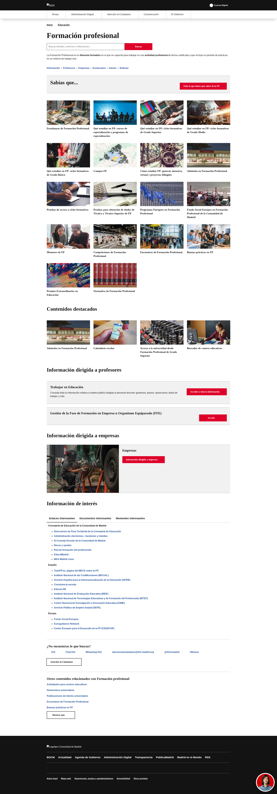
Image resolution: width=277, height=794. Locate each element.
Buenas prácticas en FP (60, 707)
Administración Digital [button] (82, 14)
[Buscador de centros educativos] (208, 336)
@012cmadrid (171, 652)
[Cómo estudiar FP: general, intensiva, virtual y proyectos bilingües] (162, 160)
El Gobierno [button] (177, 14)
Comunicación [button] (151, 14)
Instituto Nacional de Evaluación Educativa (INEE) (81, 594)
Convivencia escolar (65, 584)
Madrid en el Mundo (189, 757)
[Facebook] (51, 768)
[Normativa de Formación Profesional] (115, 279)
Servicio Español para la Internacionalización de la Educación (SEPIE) (92, 580)
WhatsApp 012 (94, 652)
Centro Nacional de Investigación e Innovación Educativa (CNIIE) (89, 603)
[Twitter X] (68, 768)
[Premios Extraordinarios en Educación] (68, 280)
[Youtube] (77, 768)
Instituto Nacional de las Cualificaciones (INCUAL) (81, 575)
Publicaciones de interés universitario (67, 696)
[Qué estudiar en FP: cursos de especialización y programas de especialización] (115, 120)
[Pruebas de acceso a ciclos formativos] (68, 197)
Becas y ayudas (62, 545)
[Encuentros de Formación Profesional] (162, 240)
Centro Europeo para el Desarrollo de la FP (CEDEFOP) (84, 628)
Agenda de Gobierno (87, 757)
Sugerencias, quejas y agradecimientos (93, 778)
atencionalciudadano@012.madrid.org (133, 652)
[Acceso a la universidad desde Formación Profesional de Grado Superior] (162, 339)
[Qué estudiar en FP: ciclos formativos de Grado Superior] (162, 118)
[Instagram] (59, 768)
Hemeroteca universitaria (60, 690)
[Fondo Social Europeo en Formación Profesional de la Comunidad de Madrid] (208, 201)
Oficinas (194, 652)
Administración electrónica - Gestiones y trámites (81, 536)
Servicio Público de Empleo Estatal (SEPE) (77, 607)
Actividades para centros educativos (67, 684)
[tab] (95, 518)
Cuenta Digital (221, 5)
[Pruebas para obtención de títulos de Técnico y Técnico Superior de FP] (115, 199)
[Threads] (129, 768)
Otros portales (141, 778)
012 (53, 652)
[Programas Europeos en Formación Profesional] (162, 199)
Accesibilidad (123, 778)
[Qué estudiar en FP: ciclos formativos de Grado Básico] (68, 160)
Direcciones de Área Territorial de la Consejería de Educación (87, 531)
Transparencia (143, 757)
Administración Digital (117, 757)
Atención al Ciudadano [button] (119, 14)
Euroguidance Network (66, 624)
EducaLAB (60, 589)
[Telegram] (120, 768)
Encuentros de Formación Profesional (67, 701)
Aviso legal (52, 778)
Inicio (50, 25)
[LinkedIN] (85, 768)
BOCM (51, 757)
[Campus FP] (115, 159)
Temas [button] (55, 14)
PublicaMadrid (165, 757)
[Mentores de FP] (68, 240)
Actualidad (64, 757)
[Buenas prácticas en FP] (208, 240)
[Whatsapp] (94, 768)
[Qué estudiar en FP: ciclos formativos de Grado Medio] (208, 118)
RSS (207, 757)
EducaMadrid (61, 554)
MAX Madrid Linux (64, 559)
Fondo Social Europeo (66, 619)
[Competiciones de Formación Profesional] (115, 242)
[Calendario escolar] (115, 336)
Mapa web (66, 778)
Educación (64, 25)
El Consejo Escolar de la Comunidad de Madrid (79, 540)
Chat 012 (70, 652)
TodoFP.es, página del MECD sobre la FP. (76, 570)
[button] (203, 86)
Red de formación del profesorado (72, 550)
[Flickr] (111, 768)
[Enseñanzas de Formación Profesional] (68, 116)
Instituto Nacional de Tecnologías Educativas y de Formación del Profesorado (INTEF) (101, 598)
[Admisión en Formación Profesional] (208, 159)
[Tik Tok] (103, 768)
